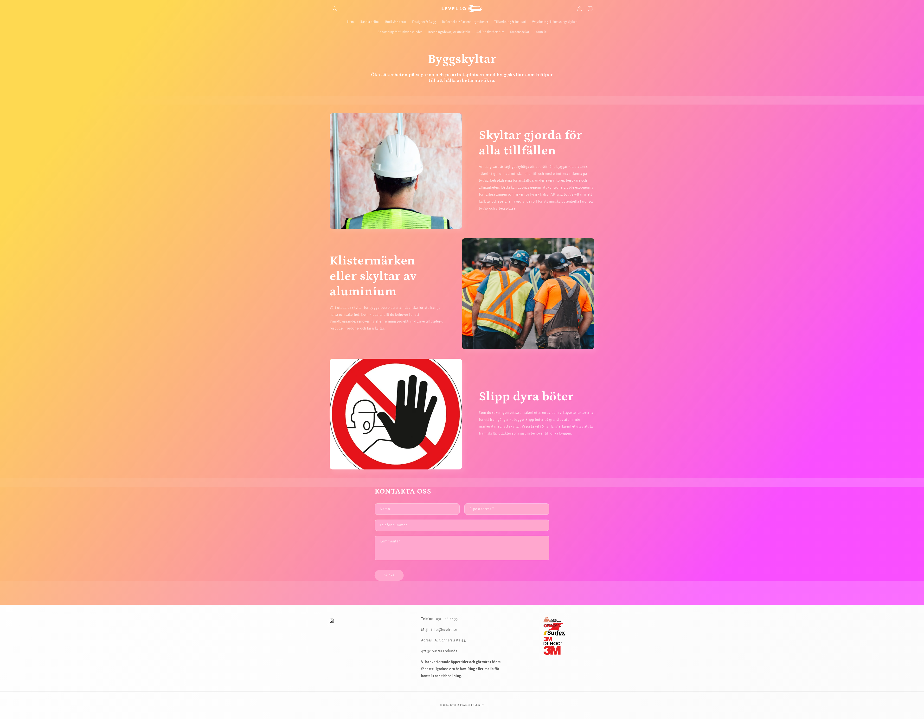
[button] (335, 8)
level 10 (455, 705)
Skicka (389, 575)
